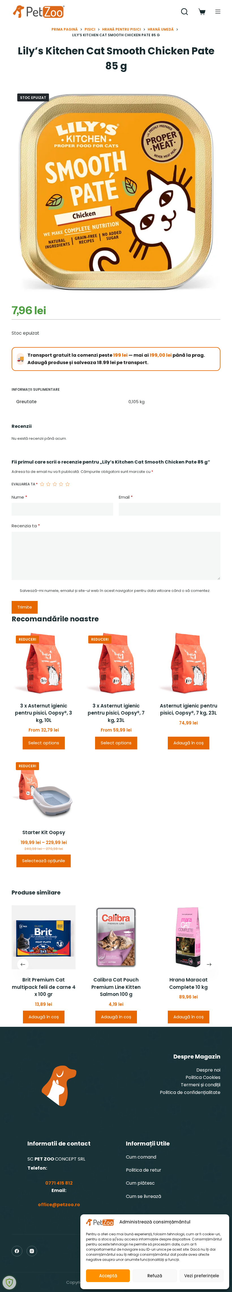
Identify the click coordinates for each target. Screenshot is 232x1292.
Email (126, 497)
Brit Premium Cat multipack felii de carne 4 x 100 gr (44, 987)
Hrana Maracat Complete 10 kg (188, 983)
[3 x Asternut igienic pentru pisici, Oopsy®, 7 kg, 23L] (116, 663)
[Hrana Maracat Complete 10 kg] (188, 937)
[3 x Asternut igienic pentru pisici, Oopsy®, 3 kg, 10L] (44, 663)
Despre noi (208, 1070)
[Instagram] (32, 1251)
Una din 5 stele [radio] (42, 484)
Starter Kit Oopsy (43, 832)
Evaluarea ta (25, 484)
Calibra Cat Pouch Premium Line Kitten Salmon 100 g (116, 987)
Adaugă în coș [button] (188, 743)
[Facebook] (17, 1251)
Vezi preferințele (201, 1276)
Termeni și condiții (200, 1084)
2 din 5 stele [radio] (48, 484)
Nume (19, 497)
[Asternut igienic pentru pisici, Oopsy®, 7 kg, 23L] (188, 663)
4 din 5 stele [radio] (61, 484)
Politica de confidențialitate (190, 1092)
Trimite (24, 607)
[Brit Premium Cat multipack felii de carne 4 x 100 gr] (44, 937)
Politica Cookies (203, 1077)
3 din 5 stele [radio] (55, 484)
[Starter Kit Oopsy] (44, 790)
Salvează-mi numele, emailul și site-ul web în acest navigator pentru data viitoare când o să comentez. (115, 590)
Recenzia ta (26, 526)
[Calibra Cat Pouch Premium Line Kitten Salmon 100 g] (116, 937)
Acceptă (108, 1276)
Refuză (154, 1276)
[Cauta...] (184, 11)
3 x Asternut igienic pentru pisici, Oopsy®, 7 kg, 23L (116, 713)
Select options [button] (43, 743)
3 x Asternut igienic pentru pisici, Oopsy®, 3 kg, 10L (43, 713)
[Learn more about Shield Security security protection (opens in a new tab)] (9, 1282)
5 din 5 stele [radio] (67, 484)
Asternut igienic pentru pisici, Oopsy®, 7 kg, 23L (188, 709)
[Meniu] (217, 11)
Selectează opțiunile (43, 861)
